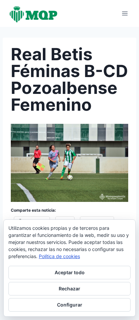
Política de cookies (59, 256)
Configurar (69, 305)
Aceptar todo (70, 272)
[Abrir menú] (124, 13)
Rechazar (69, 288)
